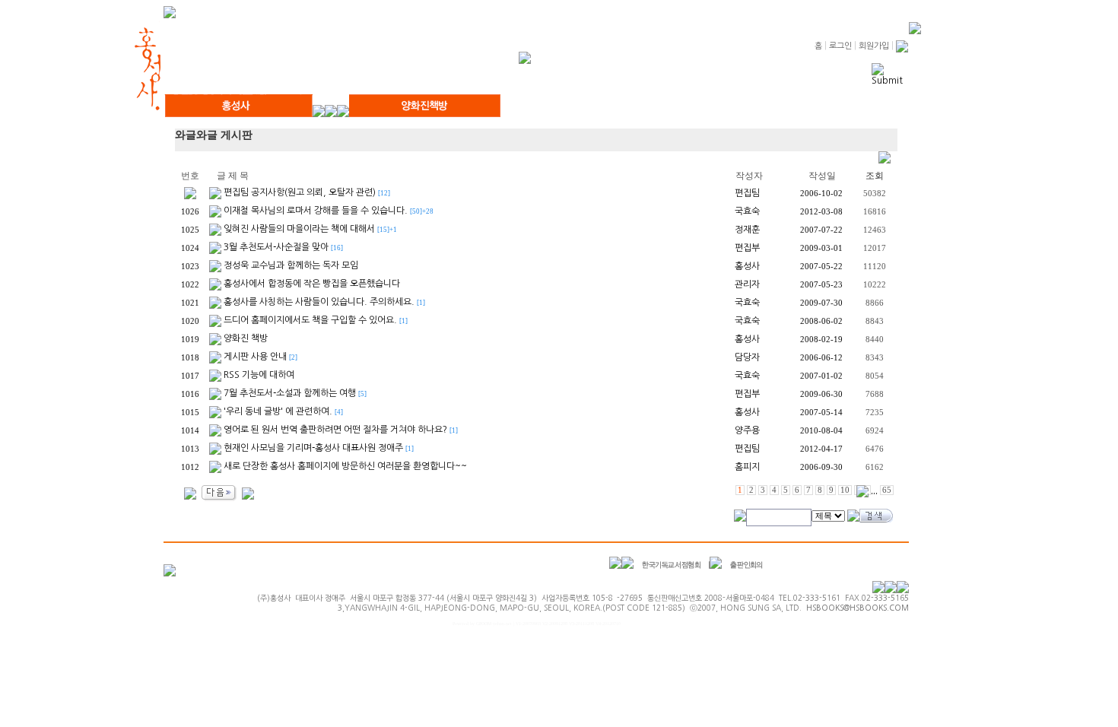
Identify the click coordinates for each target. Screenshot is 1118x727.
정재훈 (747, 229)
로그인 (840, 46)
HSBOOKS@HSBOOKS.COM (857, 607)
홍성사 (747, 266)
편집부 (747, 247)
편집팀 (747, 193)
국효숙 (747, 211)
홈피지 (747, 466)
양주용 (747, 430)
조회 (874, 175)
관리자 (747, 284)
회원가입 (874, 46)
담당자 (747, 357)
